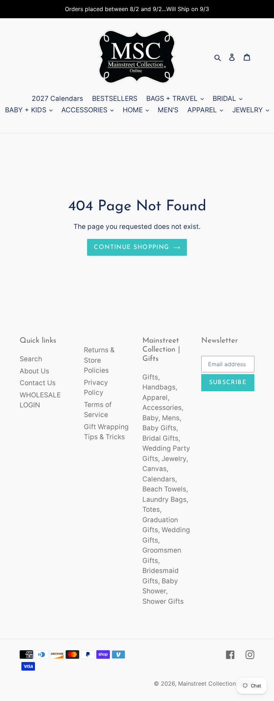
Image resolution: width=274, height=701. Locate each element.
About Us (34, 371)
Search (31, 359)
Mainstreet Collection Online (216, 683)
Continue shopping (131, 247)
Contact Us (38, 383)
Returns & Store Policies (99, 360)
